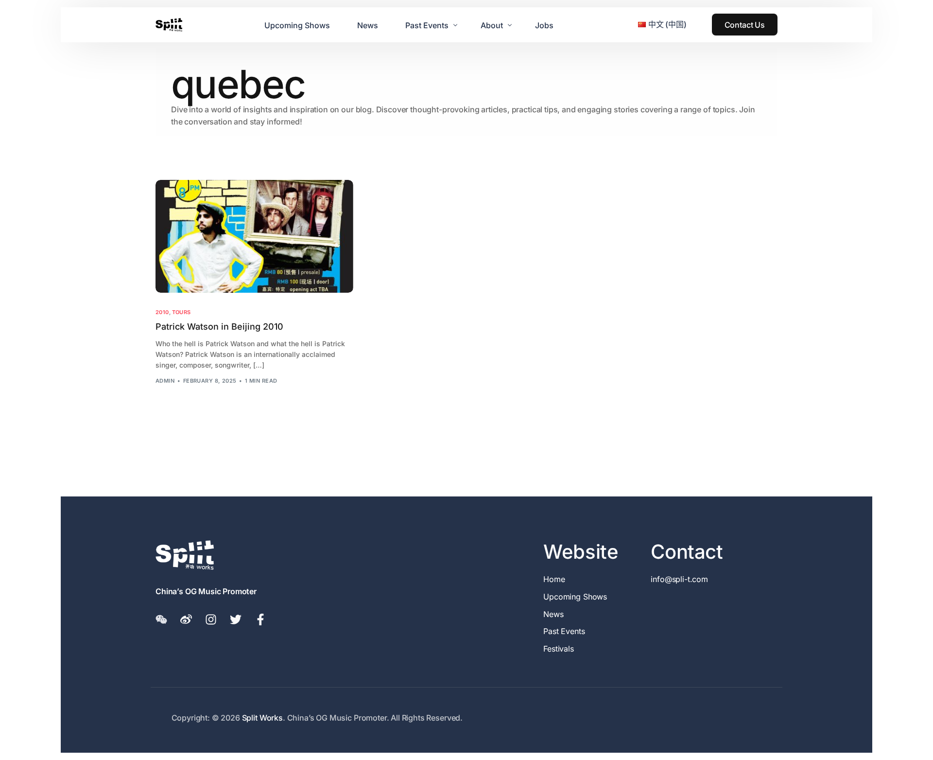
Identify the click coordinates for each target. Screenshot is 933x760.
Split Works (262, 718)
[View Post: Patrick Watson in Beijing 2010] (254, 236)
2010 (162, 312)
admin (165, 380)
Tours (181, 312)
